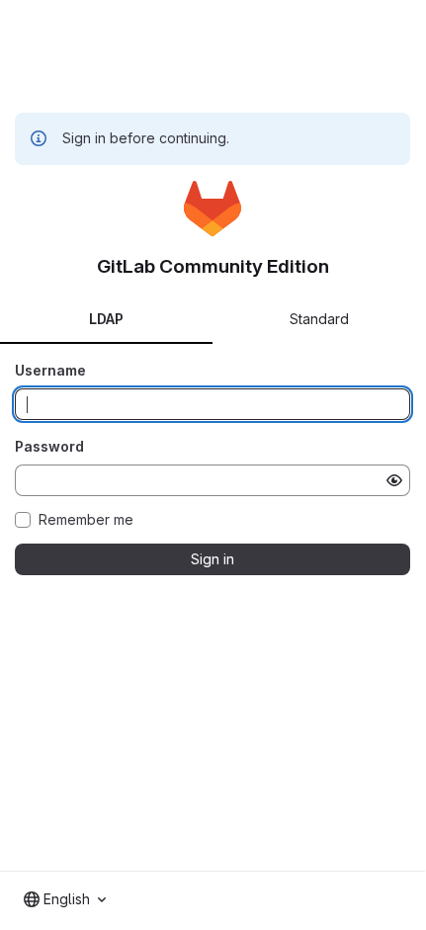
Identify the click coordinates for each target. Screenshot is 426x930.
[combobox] (65, 899)
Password (49, 446)
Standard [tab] (319, 318)
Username (50, 370)
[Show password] (394, 480)
